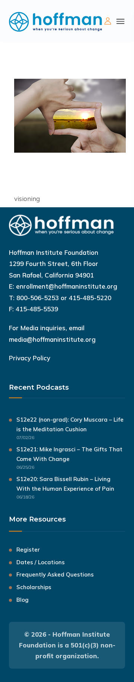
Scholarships (33, 587)
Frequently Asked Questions (55, 574)
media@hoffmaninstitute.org (52, 339)
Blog (22, 599)
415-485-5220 (90, 298)
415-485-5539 (37, 309)
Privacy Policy (29, 358)
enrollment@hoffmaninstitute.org (66, 286)
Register (28, 549)
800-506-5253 (37, 298)
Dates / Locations (40, 562)
